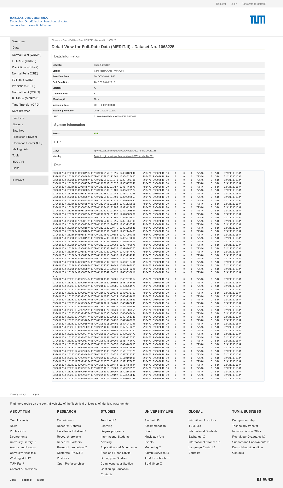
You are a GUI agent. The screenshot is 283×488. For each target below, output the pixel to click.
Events (149, 442)
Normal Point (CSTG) (26, 92)
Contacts (106, 474)
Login (234, 3)
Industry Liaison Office (246, 431)
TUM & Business (246, 411)
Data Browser (21, 110)
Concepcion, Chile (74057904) (109, 71)
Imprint (36, 394)
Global (196, 411)
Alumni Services (155, 452)
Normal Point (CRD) (25, 73)
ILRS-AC (18, 180)
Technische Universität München (31, 25)
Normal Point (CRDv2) (26, 54)
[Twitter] (265, 479)
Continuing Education (115, 469)
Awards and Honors (23, 447)
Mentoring (151, 447)
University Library (21, 442)
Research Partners (69, 442)
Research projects (69, 436)
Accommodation (155, 425)
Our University (19, 420)
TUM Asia (195, 425)
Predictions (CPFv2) (25, 67)
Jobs (13, 479)
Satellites (18, 130)
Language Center (200, 447)
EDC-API (18, 161)
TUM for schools (155, 458)
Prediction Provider (24, 136)
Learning (106, 425)
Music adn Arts (154, 436)
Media (40, 479)
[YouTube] (270, 479)
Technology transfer (245, 425)
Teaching (106, 420)
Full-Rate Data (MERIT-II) (81, 40)
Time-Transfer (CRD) (26, 104)
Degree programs (112, 431)
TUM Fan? (17, 463)
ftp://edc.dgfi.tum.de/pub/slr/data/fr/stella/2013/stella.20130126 (125, 150)
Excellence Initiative (70, 431)
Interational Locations (203, 420)
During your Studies (114, 458)
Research (66, 411)
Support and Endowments (249, 442)
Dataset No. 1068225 (105, 40)
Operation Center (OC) (27, 143)
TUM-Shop (152, 463)
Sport (148, 431)
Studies (108, 411)
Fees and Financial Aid (116, 452)
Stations (17, 124)
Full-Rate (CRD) (22, 79)
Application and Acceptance (119, 447)
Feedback (26, 479)
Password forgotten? (254, 3)
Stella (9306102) (102, 65)
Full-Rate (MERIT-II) (25, 98)
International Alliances (203, 442)
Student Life (152, 420)
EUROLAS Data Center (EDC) (29, 17)
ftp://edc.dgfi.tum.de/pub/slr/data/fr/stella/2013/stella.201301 (124, 156)
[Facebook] (259, 479)
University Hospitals (23, 452)
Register (221, 3)
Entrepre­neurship (243, 420)
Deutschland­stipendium (247, 447)
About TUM (20, 411)
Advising (106, 442)
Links (15, 168)
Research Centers (69, 425)
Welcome (18, 41)
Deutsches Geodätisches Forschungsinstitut (39, 21)
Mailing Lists (20, 149)
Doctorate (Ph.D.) (68, 452)
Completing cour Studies (117, 463)
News (13, 425)
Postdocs (63, 458)
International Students (115, 436)
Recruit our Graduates (246, 436)
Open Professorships (71, 463)
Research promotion (70, 447)
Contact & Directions (23, 469)
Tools (15, 155)
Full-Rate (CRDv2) (24, 61)
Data (15, 47)
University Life (159, 411)
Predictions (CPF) (23, 86)
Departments (18, 436)
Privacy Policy (18, 394)
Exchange (195, 436)
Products (18, 118)
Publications (18, 431)
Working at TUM (20, 458)
